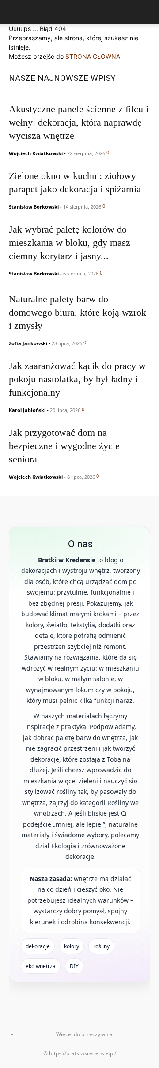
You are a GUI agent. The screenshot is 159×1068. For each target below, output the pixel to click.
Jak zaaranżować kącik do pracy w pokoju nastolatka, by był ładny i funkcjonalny (77, 379)
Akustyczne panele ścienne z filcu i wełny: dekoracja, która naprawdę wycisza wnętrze (78, 122)
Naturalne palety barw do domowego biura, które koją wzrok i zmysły (77, 312)
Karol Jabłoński (27, 410)
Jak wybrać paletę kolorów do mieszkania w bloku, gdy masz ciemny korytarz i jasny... (69, 242)
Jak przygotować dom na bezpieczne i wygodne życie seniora (64, 446)
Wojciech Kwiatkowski (36, 153)
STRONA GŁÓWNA (92, 56)
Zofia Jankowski (28, 343)
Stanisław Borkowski (34, 206)
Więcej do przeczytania (84, 1034)
